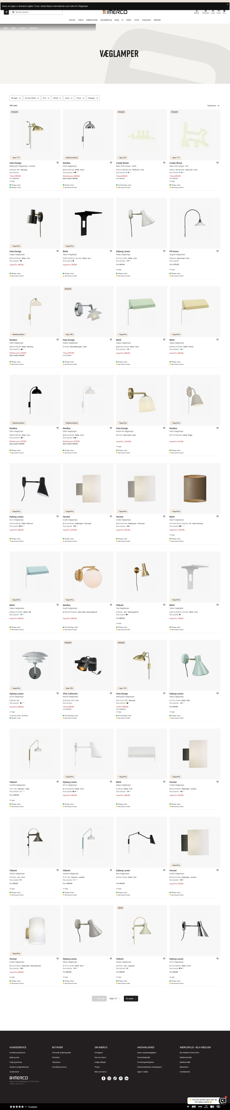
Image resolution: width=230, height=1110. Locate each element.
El (122, 20)
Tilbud (80, 20)
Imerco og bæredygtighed (146, 1053)
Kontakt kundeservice (17, 1053)
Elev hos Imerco (100, 1057)
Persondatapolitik (143, 1057)
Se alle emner (14, 1072)
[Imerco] (45, 1077)
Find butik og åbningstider (61, 1053)
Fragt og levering (16, 1062)
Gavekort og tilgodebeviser (19, 1067)
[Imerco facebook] (103, 1078)
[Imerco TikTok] (115, 1078)
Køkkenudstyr (92, 20)
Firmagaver (99, 1053)
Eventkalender (185, 1072)
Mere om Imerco (101, 1072)
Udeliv (128, 20)
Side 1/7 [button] (113, 998)
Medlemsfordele (186, 1057)
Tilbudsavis (56, 1062)
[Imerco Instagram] (109, 1078)
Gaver (136, 20)
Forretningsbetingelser (145, 1062)
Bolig (117, 20)
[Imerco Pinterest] (121, 1078)
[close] (228, 4)
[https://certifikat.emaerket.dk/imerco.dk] (218, 1106)
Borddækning (106, 20)
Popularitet (211, 105)
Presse (97, 1067)
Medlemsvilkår (185, 1062)
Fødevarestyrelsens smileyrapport (149, 1067)
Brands (72, 20)
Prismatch (56, 1057)
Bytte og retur (14, 1057)
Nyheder (157, 20)
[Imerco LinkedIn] (126, 1078)
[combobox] (115, 998)
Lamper (22, 28)
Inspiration (146, 20)
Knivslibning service (59, 1067)
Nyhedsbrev (184, 1067)
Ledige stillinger (100, 1062)
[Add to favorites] (57, 162)
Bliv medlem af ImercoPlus (189, 1053)
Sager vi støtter (142, 1072)
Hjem (6, 28)
